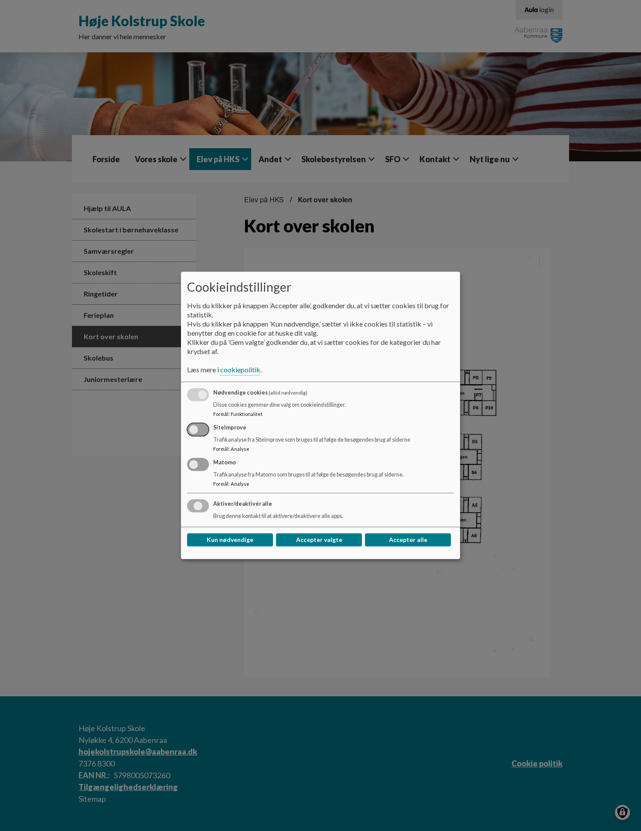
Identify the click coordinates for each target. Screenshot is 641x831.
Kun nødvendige (230, 540)
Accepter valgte (319, 540)
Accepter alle (408, 540)
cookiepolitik (240, 370)
